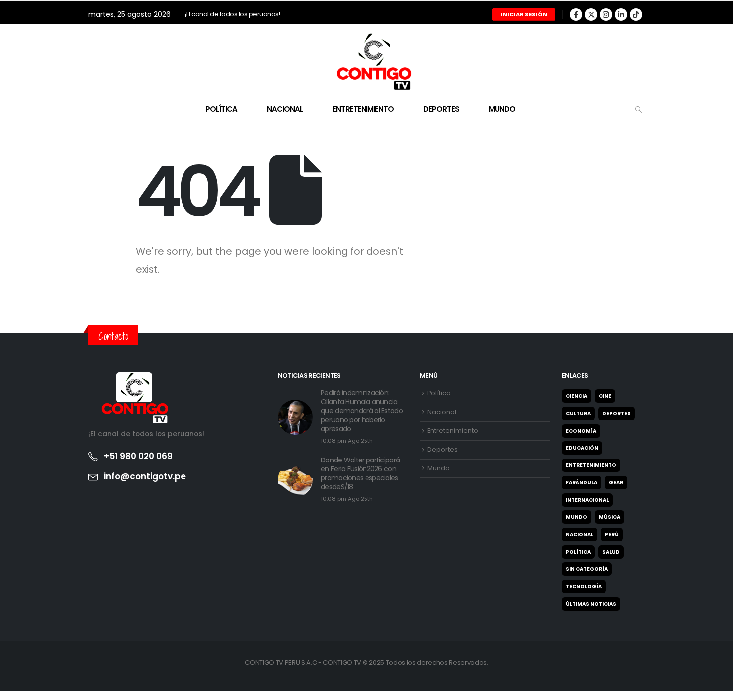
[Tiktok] (636, 14)
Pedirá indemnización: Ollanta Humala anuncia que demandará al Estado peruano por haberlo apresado (362, 411)
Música (609, 517)
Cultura (578, 413)
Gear (616, 482)
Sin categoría (587, 569)
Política (221, 109)
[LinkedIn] (621, 14)
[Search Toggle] (638, 110)
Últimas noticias (591, 604)
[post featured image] (295, 417)
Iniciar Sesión (524, 14)
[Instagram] (606, 14)
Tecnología (584, 586)
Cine (605, 396)
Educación (582, 448)
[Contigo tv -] (366, 61)
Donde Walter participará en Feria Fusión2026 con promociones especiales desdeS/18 (360, 473)
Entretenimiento (363, 109)
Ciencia (576, 396)
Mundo (502, 109)
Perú (612, 534)
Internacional (587, 500)
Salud (611, 552)
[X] (591, 14)
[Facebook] (576, 14)
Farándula (581, 482)
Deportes (441, 109)
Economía (581, 431)
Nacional (285, 109)
